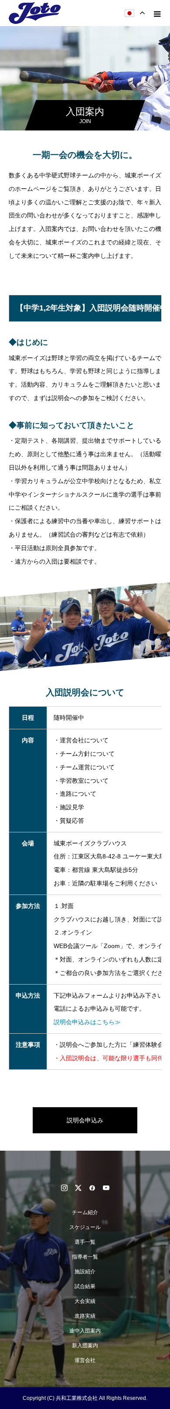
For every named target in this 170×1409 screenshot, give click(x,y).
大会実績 (85, 1301)
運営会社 (85, 1360)
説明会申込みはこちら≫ (87, 1021)
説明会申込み (85, 1120)
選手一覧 (85, 1242)
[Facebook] (92, 1187)
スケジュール (85, 1227)
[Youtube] (106, 1187)
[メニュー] (157, 13)
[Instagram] (64, 1187)
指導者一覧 (85, 1257)
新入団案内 (85, 1345)
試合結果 (85, 1286)
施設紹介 (85, 1272)
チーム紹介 (85, 1212)
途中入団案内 (85, 1331)
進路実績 (85, 1316)
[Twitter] (78, 1187)
